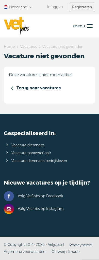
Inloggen (55, 7)
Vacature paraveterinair (31, 153)
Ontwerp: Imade (65, 251)
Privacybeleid (80, 245)
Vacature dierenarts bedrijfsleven (39, 160)
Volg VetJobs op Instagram (41, 208)
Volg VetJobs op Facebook (40, 196)
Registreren (82, 7)
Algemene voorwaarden (24, 251)
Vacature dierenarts (27, 145)
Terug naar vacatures (38, 88)
